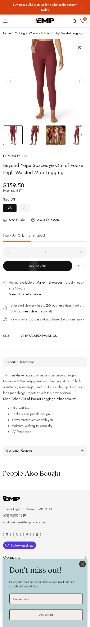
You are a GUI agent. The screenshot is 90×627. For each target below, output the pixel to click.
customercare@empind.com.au (24, 522)
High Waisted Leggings (69, 33)
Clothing (20, 33)
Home (7, 33)
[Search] (74, 21)
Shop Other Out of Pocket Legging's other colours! (39, 398)
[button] (8, 7)
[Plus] (81, 252)
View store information (25, 294)
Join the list (46, 614)
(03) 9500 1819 (14, 515)
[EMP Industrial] (45, 21)
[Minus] (8, 252)
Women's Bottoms (40, 33)
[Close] (82, 564)
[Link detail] (7, 534)
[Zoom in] (79, 47)
